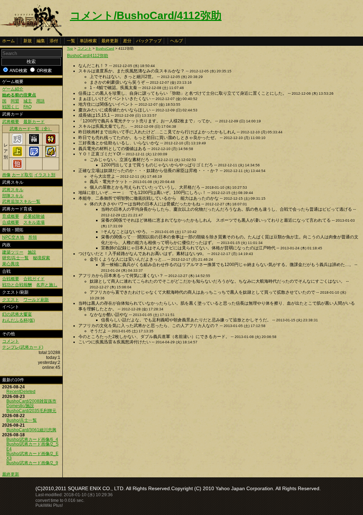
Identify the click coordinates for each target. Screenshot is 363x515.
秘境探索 (41, 257)
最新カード (34, 121)
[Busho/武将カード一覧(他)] (17, 167)
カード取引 (22, 174)
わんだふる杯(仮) (18, 320)
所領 (32, 237)
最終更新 (109, 40)
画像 (6, 174)
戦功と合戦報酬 (17, 284)
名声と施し (46, 284)
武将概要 (10, 121)
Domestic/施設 (20, 405)
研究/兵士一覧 (15, 257)
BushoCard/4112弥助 (87, 55)
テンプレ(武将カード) (22, 347)
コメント (10, 341)
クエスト (10, 299)
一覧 (71, 40)
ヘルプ (176, 40)
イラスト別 (44, 174)
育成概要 (10, 216)
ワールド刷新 (36, 299)
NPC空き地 (13, 237)
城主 (27, 101)
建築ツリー (12, 252)
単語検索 (88, 40)
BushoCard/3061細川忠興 (31, 429)
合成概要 (10, 222)
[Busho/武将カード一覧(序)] (34, 155)
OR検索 (44, 70)
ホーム (8, 40)
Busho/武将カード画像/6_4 (32, 439)
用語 (40, 101)
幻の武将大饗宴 (17, 314)
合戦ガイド (34, 278)
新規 (27, 40)
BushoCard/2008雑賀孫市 (31, 401)
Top (70, 48)
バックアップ (149, 40)
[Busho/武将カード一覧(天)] (17, 142)
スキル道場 (34, 222)
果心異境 (10, 263)
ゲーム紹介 (12, 89)
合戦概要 (10, 278)
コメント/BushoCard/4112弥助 (146, 15)
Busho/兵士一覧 (21, 420)
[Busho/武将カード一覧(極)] (34, 142)
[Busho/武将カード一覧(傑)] (50, 155)
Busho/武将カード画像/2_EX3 (32, 456)
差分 (127, 40)
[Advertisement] (126, 402)
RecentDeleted (20, 391)
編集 (41, 40)
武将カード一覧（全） (31, 128)
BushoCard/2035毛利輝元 (31, 410)
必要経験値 (34, 216)
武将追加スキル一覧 (21, 201)
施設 (32, 252)
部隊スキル (12, 195)
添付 (54, 40)
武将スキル (12, 189)
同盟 (15, 101)
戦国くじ (10, 106)
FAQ (27, 106)
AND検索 (18, 70)
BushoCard (105, 48)
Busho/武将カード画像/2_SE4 (32, 446)
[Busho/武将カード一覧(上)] (17, 155)
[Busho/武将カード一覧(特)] (50, 142)
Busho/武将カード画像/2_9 (32, 462)
